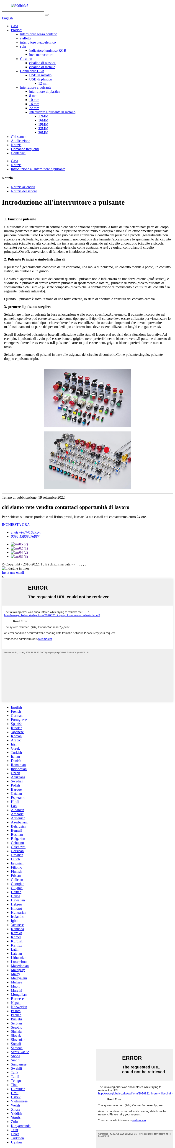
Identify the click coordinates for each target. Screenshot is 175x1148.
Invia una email (13, 572)
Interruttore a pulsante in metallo (52, 112)
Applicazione (20, 141)
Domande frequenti (25, 149)
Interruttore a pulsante (35, 87)
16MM (43, 120)
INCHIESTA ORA (16, 524)
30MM (43, 132)
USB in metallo (40, 75)
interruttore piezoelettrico (38, 42)
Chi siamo (18, 137)
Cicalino (26, 59)
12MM (43, 116)
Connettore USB (32, 71)
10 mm (34, 100)
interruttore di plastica (44, 91)
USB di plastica (40, 79)
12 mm (43, 83)
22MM (43, 128)
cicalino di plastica (42, 63)
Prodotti (16, 30)
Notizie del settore (24, 191)
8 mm (33, 96)
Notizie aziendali (23, 187)
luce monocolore (41, 55)
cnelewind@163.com (26, 532)
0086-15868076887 (25, 536)
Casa (14, 26)
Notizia (16, 145)
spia (23, 46)
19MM (43, 124)
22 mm (34, 108)
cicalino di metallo (42, 67)
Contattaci (18, 153)
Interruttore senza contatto (38, 34)
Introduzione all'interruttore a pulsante (38, 169)
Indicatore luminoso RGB (47, 50)
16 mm (34, 104)
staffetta (25, 38)
